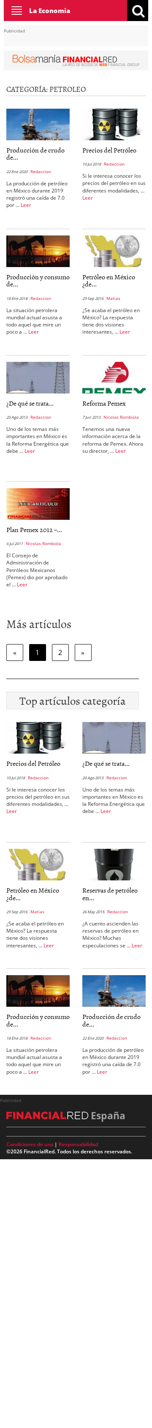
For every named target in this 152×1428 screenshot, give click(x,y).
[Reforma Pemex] (114, 377)
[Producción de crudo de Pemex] (38, 123)
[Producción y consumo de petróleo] (38, 250)
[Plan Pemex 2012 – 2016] (38, 503)
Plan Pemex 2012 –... (34, 529)
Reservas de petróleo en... (110, 894)
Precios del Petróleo (109, 150)
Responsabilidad (78, 1144)
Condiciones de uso (29, 1144)
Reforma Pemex (104, 403)
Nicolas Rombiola (121, 417)
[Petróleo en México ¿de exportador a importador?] (114, 250)
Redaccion (40, 171)
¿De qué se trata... (30, 403)
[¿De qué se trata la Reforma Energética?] (38, 377)
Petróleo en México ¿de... (108, 280)
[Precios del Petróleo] (114, 123)
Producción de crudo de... (35, 154)
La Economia (49, 10)
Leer (26, 205)
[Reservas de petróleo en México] (114, 864)
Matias (113, 298)
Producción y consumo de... (38, 280)
